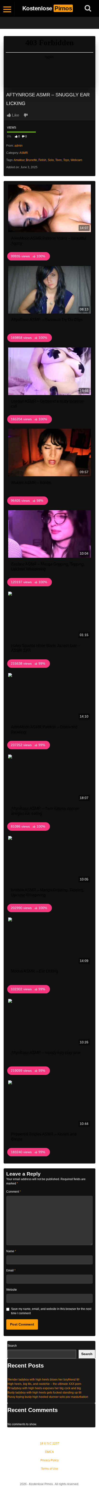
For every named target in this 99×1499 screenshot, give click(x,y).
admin (18, 145)
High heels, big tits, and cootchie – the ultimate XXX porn (44, 1384)
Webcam (76, 160)
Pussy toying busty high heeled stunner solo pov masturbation (47, 1397)
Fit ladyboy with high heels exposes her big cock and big (44, 1388)
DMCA (49, 1452)
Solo (51, 160)
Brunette (31, 160)
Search (12, 1345)
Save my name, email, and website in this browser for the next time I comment (51, 1311)
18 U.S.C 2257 (49, 1443)
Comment (13, 1191)
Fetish (42, 160)
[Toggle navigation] (7, 8)
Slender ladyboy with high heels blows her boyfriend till (43, 1379)
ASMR (23, 153)
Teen (58, 160)
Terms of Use (49, 1468)
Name (11, 1251)
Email (11, 1270)
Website (11, 1289)
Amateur (19, 160)
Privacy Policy (49, 1460)
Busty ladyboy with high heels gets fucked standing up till (44, 1392)
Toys (66, 160)
